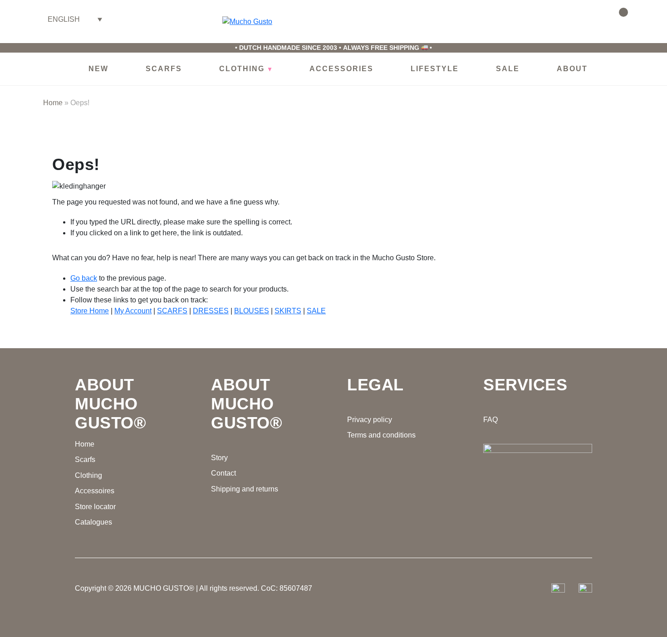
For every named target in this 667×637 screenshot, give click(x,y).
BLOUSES (251, 311)
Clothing (88, 475)
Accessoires (94, 491)
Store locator (95, 507)
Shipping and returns (244, 489)
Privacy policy (369, 419)
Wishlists (593, 18)
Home (53, 103)
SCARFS (172, 311)
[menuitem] (75, 19)
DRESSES (211, 311)
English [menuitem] (64, 19)
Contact (223, 473)
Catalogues (93, 522)
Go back (83, 278)
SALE (316, 311)
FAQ (490, 419)
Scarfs (85, 459)
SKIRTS (288, 311)
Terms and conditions (381, 435)
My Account (133, 311)
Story (219, 458)
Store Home (89, 311)
